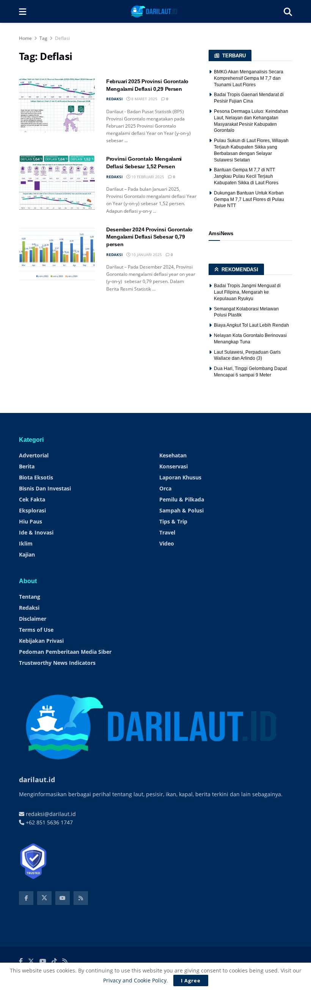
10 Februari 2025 (147, 176)
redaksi (114, 98)
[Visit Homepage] (155, 11)
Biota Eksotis (36, 477)
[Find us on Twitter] (44, 898)
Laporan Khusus (180, 477)
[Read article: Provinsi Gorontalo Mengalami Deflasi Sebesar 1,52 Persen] (57, 182)
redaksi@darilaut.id (50, 814)
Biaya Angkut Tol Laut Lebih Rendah (251, 325)
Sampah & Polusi (181, 510)
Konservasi (173, 466)
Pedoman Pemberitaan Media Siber (65, 651)
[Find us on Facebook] (26, 898)
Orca (165, 488)
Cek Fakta (32, 499)
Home (25, 38)
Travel (167, 532)
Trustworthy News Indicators (57, 662)
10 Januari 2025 (146, 254)
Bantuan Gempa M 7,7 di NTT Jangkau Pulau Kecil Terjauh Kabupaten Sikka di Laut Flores (246, 176)
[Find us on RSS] (81, 898)
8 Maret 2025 (143, 98)
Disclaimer (32, 618)
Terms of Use (36, 629)
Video (166, 543)
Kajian (27, 554)
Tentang (29, 596)
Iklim (26, 543)
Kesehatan (173, 455)
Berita (27, 466)
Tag (43, 38)
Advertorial (34, 455)
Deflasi (62, 38)
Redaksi (29, 607)
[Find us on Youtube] (62, 898)
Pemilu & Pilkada (181, 499)
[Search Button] (288, 11)
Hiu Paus (30, 521)
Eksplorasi (32, 510)
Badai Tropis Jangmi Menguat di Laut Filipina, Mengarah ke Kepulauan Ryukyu (247, 292)
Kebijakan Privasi (41, 640)
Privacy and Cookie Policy (134, 980)
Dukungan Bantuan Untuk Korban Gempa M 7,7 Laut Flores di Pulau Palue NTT (249, 199)
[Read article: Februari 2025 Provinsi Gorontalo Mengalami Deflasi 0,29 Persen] (57, 105)
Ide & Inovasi (36, 532)
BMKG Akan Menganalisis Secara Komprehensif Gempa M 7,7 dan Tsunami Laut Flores (248, 78)
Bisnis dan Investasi (45, 488)
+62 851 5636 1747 (48, 822)
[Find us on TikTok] (54, 961)
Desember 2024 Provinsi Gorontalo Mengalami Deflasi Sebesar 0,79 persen (149, 236)
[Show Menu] (22, 11)
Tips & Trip (173, 521)
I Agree (191, 980)
